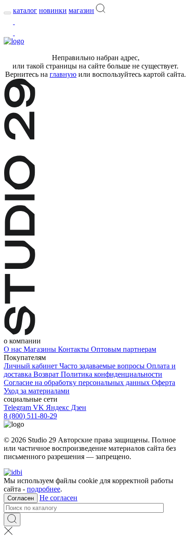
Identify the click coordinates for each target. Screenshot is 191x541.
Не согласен (58, 498)
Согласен (20, 498)
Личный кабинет (31, 366)
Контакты (74, 349)
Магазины (41, 349)
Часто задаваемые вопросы (102, 366)
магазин (81, 10)
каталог (25, 10)
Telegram (18, 407)
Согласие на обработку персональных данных (78, 382)
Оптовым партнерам (123, 349)
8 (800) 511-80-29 (30, 416)
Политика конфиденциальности (111, 374)
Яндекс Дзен (66, 407)
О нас (14, 349)
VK (39, 407)
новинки (53, 10)
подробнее (43, 489)
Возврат (47, 374)
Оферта (163, 382)
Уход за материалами (37, 391)
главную (63, 74)
